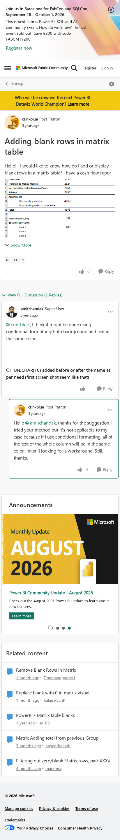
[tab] (57, 628)
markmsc (53, 768)
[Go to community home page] (42, 68)
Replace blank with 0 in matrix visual (52, 693)
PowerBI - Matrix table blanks (45, 715)
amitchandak (32, 308)
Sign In (107, 67)
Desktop (16, 84)
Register (89, 67)
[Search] (74, 67)
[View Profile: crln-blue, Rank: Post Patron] (12, 122)
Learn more (78, 104)
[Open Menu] (111, 84)
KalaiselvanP (54, 700)
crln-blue (30, 119)
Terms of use (86, 808)
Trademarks (15, 819)
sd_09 (44, 723)
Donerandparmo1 (59, 677)
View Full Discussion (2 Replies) (35, 295)
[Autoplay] (50, 628)
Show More (21, 245)
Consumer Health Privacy (80, 827)
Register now (19, 48)
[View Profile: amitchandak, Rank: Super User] (12, 312)
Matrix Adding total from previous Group (57, 738)
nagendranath (57, 745)
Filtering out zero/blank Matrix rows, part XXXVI (64, 761)
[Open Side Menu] (7, 68)
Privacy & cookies (54, 808)
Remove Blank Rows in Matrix (46, 670)
